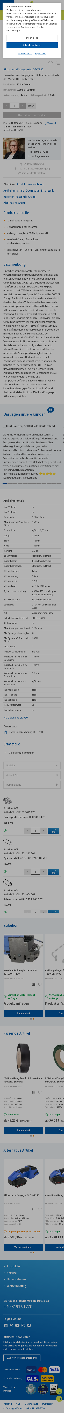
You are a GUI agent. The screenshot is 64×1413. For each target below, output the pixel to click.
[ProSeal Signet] (12, 1406)
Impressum (40, 53)
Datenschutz (25, 53)
